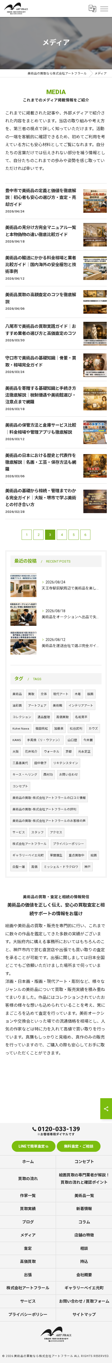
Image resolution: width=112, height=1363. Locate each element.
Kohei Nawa (21, 728)
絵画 (94, 855)
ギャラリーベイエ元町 (28, 855)
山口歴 (72, 740)
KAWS (17, 740)
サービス (19, 832)
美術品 (17, 694)
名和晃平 (81, 717)
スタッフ (37, 832)
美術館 (57, 705)
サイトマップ (84, 1314)
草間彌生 (56, 855)
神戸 (87, 867)
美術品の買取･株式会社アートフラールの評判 (44, 809)
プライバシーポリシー (68, 844)
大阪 (16, 751)
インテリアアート (81, 705)
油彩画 (17, 705)
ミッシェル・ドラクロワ (61, 867)
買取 (31, 694)
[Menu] (104, 8)
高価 (34, 867)
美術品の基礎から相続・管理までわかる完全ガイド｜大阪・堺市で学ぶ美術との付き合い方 (40, 497)
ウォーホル (51, 751)
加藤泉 (59, 728)
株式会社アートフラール (30, 844)
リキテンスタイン (65, 763)
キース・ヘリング (25, 774)
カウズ (93, 728)
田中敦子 (40, 763)
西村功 (48, 774)
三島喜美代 (20, 763)
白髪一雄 (19, 867)
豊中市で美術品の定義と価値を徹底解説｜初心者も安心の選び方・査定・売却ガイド (40, 197)
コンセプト (20, 786)
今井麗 (88, 740)
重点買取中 (76, 855)
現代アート (61, 694)
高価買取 (62, 717)
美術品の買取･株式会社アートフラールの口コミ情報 (49, 798)
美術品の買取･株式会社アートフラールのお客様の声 (49, 821)
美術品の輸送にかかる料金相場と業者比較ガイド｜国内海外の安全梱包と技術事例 (40, 264)
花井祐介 (31, 751)
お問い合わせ (68, 774)
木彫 (78, 694)
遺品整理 (44, 717)
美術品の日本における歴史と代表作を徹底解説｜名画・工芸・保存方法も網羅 (40, 462)
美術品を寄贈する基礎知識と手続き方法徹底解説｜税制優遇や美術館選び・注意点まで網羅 (40, 395)
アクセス (56, 832)
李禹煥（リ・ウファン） (44, 740)
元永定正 (84, 751)
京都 (69, 751)
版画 (90, 694)
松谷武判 (76, 728)
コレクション (22, 717)
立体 (44, 694)
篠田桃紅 (41, 728)
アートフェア (37, 705)
